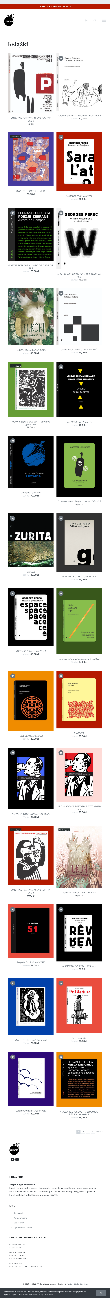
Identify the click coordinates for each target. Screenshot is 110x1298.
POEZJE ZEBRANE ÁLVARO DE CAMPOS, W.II (31, 267)
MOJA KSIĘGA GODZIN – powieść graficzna (31, 423)
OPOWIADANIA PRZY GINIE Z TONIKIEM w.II (79, 808)
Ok (101, 1293)
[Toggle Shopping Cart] (86, 20)
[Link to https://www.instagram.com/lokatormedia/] (17, 1159)
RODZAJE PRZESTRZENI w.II (31, 651)
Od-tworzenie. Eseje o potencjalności (79, 501)
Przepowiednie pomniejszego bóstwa (79, 659)
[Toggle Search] (95, 20)
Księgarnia (19, 1213)
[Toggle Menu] (104, 20)
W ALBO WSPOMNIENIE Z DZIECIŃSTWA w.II (79, 275)
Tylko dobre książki (23, 1227)
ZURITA (31, 571)
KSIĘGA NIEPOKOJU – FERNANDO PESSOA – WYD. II (79, 1113)
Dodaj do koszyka (23, 84)
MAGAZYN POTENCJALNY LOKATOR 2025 (31, 891)
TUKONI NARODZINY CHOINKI (79, 892)
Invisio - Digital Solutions (77, 1284)
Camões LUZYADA (31, 492)
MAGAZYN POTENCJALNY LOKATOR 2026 (31, 119)
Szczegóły (41, 84)
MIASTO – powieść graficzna (31, 1040)
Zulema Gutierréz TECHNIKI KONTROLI (79, 115)
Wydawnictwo (20, 1218)
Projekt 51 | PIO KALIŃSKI (31, 962)
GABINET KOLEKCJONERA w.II (79, 576)
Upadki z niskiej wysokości (31, 1110)
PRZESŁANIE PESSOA (31, 735)
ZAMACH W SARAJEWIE (79, 196)
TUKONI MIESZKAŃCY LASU (30, 350)
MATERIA (79, 733)
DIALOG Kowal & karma (79, 422)
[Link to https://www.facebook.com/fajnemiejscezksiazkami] (12, 1159)
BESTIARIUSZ (79, 1038)
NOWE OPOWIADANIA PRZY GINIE (31, 814)
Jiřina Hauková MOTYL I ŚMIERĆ (79, 349)
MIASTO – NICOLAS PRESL (31, 191)
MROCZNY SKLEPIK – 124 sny (79, 966)
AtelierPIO (19, 1222)
